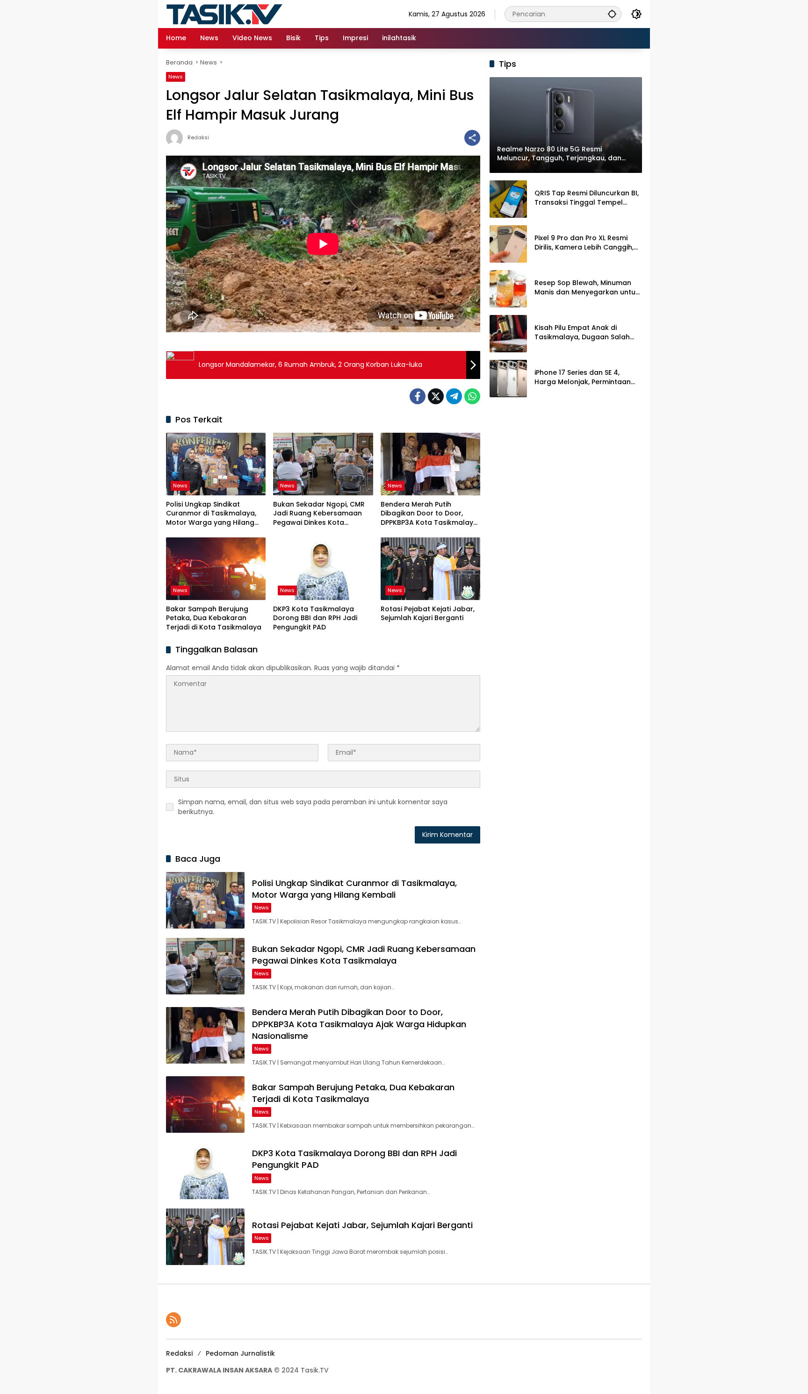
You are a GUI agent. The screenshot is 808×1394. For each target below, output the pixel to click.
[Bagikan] (472, 138)
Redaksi (198, 137)
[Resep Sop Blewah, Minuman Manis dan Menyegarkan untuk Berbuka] (508, 288)
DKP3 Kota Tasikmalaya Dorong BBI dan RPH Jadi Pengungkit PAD (315, 618)
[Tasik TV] (248, 13)
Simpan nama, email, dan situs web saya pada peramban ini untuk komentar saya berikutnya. (312, 806)
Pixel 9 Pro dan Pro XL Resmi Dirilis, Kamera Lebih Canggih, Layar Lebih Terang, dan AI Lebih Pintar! (584, 243)
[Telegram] (454, 396)
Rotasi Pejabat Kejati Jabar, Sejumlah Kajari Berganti (428, 614)
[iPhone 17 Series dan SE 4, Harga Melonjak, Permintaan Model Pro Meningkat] (508, 378)
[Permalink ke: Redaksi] (177, 137)
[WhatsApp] (472, 396)
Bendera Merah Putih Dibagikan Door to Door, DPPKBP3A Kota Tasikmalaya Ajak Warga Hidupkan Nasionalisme (429, 514)
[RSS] (173, 1319)
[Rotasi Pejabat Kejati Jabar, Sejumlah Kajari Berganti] (430, 568)
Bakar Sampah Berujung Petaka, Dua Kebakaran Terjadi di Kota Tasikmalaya (213, 618)
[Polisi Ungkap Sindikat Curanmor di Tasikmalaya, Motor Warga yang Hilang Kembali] (216, 464)
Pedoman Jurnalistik (240, 1353)
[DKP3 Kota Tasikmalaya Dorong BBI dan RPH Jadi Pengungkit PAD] (323, 568)
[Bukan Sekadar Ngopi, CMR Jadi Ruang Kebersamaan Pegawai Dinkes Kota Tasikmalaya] (323, 464)
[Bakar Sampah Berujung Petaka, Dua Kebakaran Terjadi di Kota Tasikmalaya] (216, 568)
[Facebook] (418, 396)
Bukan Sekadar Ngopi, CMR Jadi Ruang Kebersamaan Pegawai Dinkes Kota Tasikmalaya (319, 514)
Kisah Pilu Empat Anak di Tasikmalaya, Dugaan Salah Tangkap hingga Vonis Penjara (586, 332)
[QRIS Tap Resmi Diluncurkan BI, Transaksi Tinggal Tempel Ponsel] (508, 199)
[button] (612, 13)
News (175, 76)
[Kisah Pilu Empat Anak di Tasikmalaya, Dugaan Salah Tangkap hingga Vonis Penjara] (508, 333)
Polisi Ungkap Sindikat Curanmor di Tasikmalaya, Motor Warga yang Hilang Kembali (211, 514)
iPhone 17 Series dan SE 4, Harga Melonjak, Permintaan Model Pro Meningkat (582, 377)
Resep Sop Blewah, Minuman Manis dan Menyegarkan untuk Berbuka (586, 288)
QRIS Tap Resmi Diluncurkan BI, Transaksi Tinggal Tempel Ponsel (586, 198)
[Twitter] (436, 396)
